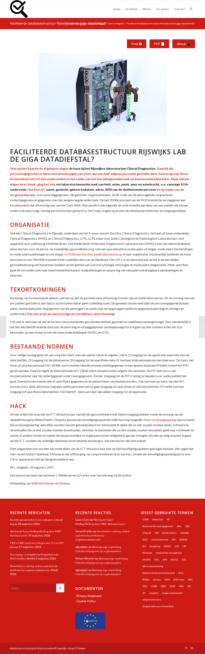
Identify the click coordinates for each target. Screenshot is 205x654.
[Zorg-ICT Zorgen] (19, 9)
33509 (146, 519)
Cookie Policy (86, 601)
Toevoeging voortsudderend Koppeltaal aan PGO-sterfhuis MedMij (34, 556)
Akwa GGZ (157, 519)
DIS (157, 532)
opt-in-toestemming (153, 566)
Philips (146, 579)
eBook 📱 (184, 44)
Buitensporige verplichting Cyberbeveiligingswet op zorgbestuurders (98, 549)
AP (168, 519)
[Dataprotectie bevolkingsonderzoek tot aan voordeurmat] (3, 327)
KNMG (167, 546)
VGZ (145, 586)
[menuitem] (116, 9)
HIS (173, 539)
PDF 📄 (159, 44)
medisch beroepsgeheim (169, 552)
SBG (190, 579)
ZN (144, 593)
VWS (163, 586)
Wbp (181, 586)
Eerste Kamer (169, 532)
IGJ (144, 546)
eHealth (184, 532)
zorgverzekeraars (152, 599)
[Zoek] (191, 9)
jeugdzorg (155, 546)
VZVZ (172, 586)
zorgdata (153, 593)
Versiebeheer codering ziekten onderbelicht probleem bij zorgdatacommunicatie (33, 568)
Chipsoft (147, 532)
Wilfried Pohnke (42, 483)
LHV (177, 546)
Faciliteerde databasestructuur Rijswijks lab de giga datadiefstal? (58, 23)
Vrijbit (154, 586)
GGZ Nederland (159, 539)
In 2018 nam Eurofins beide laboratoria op (93, 254)
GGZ (145, 539)
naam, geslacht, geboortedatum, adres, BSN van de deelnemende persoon (101, 189)
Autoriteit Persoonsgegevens (158, 526)
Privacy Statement (89, 596)
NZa (184, 559)
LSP (184, 546)
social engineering (163, 420)
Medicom (147, 552)
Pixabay (64, 483)
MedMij (147, 559)
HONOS (183, 539)
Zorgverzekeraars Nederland (158, 606)
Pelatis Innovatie (45, 648)
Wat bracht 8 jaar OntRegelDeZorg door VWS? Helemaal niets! (100, 521)
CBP (187, 526)
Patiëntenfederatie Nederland (159, 573)
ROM (167, 579)
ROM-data (179, 579)
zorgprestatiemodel (172, 593)
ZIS (189, 586)
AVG (179, 526)
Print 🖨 (136, 44)
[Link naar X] (186, 648)
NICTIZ (174, 559)
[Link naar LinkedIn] (192, 648)
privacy (157, 579)
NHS (165, 559)
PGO (180, 573)
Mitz (156, 559)
